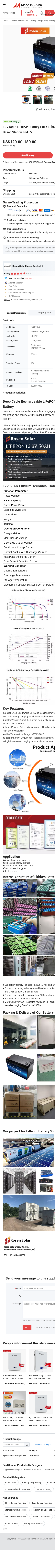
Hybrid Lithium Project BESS (15, 1455)
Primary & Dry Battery (31, 1482)
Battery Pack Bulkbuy (33, 1523)
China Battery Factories (15, 1503)
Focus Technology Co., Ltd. (35, 1539)
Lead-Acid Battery (43, 1489)
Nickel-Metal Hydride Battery (17, 1489)
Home (5, 21)
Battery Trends (11, 1523)
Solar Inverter (9, 1450)
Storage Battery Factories (16, 1509)
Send (27, 1327)
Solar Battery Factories (42, 1503)
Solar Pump (33, 1455)
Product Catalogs (42, 1444)
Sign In (7, 299)
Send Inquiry (27, 155)
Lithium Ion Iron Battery (15, 1516)
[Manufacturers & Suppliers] (27, 5)
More (5, 1528)
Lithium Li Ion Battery (41, 1516)
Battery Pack (10, 1482)
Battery (31, 1450)
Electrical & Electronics (19, 21)
